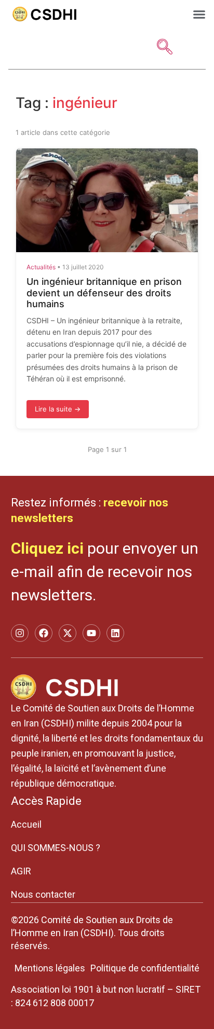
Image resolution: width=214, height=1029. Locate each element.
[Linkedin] (115, 633)
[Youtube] (91, 633)
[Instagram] (20, 633)
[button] (199, 14)
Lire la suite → (58, 409)
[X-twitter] (67, 633)
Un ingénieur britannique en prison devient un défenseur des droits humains (104, 292)
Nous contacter (43, 894)
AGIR (21, 871)
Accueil (26, 824)
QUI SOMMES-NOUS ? (55, 847)
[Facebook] (43, 633)
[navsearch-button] (164, 47)
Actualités (41, 267)
